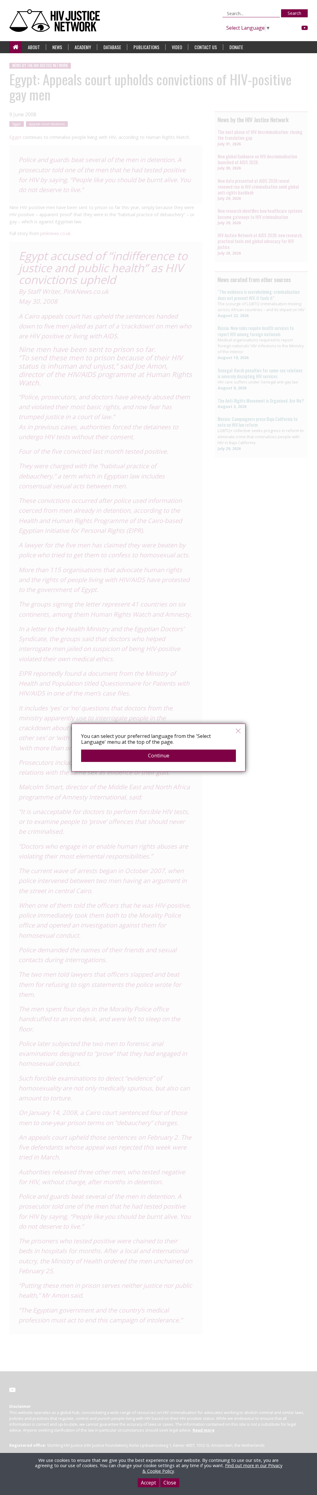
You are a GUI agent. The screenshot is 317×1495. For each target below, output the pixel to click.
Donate (236, 47)
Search (294, 13)
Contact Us (205, 47)
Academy (83, 47)
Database (112, 47)
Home (15, 47)
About (34, 47)
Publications (146, 47)
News (57, 47)
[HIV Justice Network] (56, 20)
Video (177, 47)
